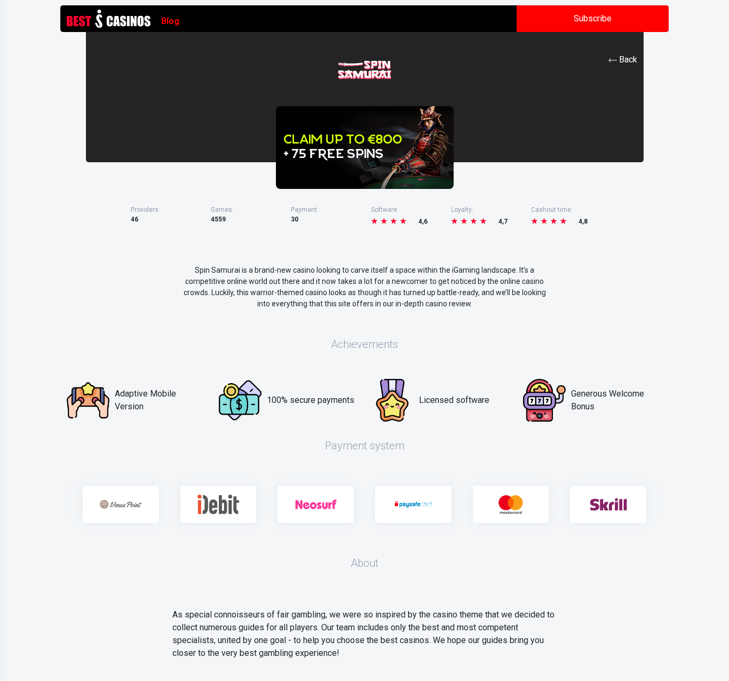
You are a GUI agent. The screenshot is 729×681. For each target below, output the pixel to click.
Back (628, 59)
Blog (170, 21)
